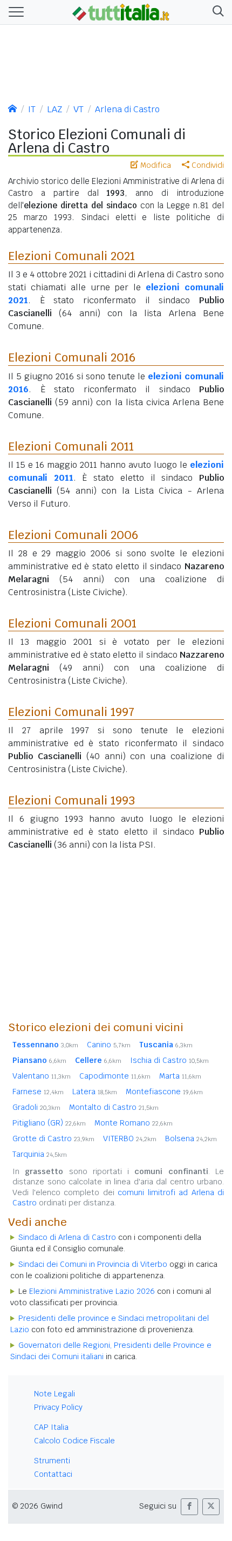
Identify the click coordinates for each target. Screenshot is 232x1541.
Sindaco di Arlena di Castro (67, 1237)
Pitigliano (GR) (49, 1123)
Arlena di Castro (127, 109)
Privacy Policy (58, 1407)
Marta (180, 1076)
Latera (94, 1091)
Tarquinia (39, 1154)
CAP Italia (51, 1427)
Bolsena (191, 1138)
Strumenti (52, 1460)
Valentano (41, 1076)
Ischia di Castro (169, 1060)
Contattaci (53, 1474)
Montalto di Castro (114, 1107)
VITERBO (129, 1138)
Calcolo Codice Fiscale (74, 1440)
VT (78, 109)
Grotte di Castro (53, 1138)
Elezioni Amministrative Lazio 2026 (92, 1291)
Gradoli (36, 1107)
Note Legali (54, 1394)
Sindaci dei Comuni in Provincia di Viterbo (92, 1264)
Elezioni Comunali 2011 (71, 446)
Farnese (38, 1091)
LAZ (54, 109)
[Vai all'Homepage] (120, 11)
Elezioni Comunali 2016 (71, 357)
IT (32, 109)
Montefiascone (164, 1091)
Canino (109, 1044)
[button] (216, 12)
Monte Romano (133, 1123)
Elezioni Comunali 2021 (71, 255)
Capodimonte (115, 1076)
